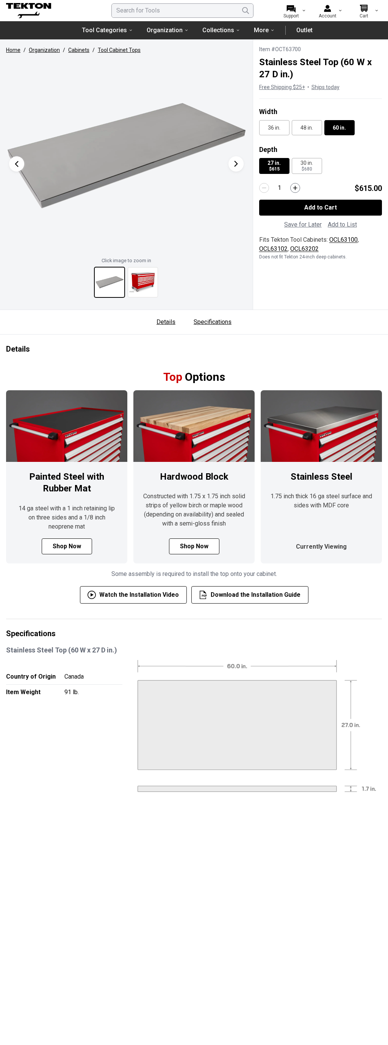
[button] (126, 156)
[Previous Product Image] (16, 164)
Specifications (213, 321)
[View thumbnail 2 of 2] (143, 282)
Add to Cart (320, 207)
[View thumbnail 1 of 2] (109, 282)
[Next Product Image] (236, 164)
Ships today (325, 87)
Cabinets (78, 50)
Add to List (342, 224)
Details (165, 321)
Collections (218, 30)
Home (13, 50)
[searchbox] (182, 10)
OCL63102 (273, 248)
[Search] (245, 11)
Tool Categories (104, 30)
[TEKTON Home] (49, 10)
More (261, 30)
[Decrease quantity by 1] (264, 188)
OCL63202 (304, 248)
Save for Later (303, 224)
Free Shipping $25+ (282, 87)
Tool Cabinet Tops (119, 50)
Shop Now (67, 546)
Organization (165, 30)
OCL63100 (343, 239)
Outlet (304, 30)
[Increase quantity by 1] (295, 188)
